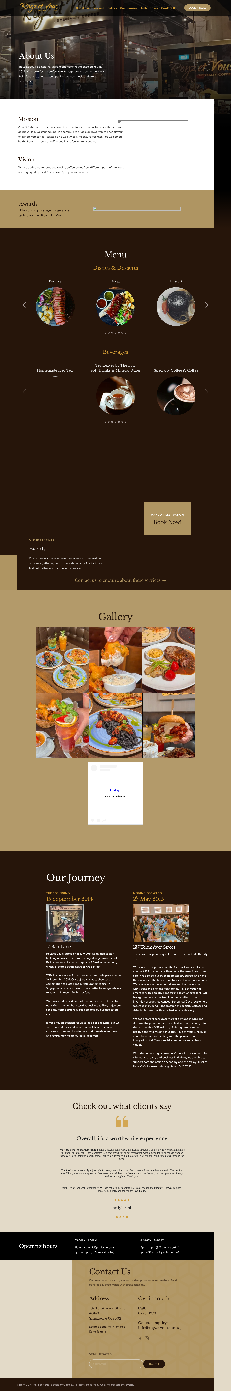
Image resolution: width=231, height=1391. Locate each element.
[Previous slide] (24, 305)
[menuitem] (82, 8)
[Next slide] (206, 305)
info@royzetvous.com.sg (159, 1328)
